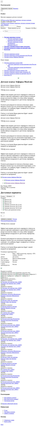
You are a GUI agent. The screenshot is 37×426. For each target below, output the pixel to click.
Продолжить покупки (6, 8)
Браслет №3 (7, 203)
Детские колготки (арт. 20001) (9, 332)
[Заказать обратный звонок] (9, 403)
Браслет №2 (7, 201)
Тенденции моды (9, 400)
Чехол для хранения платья (12, 210)
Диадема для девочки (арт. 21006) (10, 283)
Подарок (3, 198)
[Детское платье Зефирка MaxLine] (11, 177)
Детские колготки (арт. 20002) (9, 326)
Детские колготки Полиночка (9, 320)
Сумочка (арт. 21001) (7, 314)
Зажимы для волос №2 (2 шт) (13, 206)
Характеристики (11, 220)
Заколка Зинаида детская (8, 308)
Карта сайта (7, 421)
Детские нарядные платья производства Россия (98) (15, 39)
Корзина (15, 8)
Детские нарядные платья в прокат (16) (15, 70)
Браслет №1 (7, 199)
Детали (15, 219)
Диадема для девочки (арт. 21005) (10, 289)
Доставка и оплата (9, 412)
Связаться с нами (9, 420)
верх (2, 424)
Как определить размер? (11, 399)
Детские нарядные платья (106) (13, 63)
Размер (3, 196)
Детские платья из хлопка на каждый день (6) (17, 73)
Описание (4, 220)
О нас (5, 410)
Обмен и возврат (9, 413)
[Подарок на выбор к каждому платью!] (1, 268)
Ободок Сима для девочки (8, 302)
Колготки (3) (8, 75)
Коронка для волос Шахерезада (10, 296)
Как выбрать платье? (10, 397)
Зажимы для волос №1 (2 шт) (13, 204)
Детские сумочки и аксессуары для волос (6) (17, 72)
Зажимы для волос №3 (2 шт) (13, 208)
